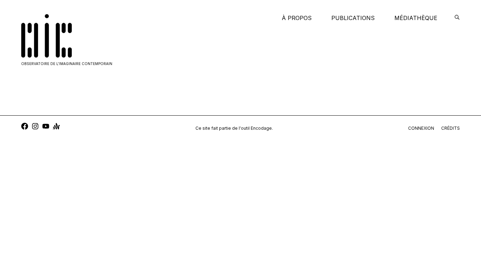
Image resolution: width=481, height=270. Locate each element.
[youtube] (45, 127)
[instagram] (35, 127)
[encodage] (457, 18)
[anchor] (56, 127)
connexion (421, 128)
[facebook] (24, 127)
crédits (450, 128)
